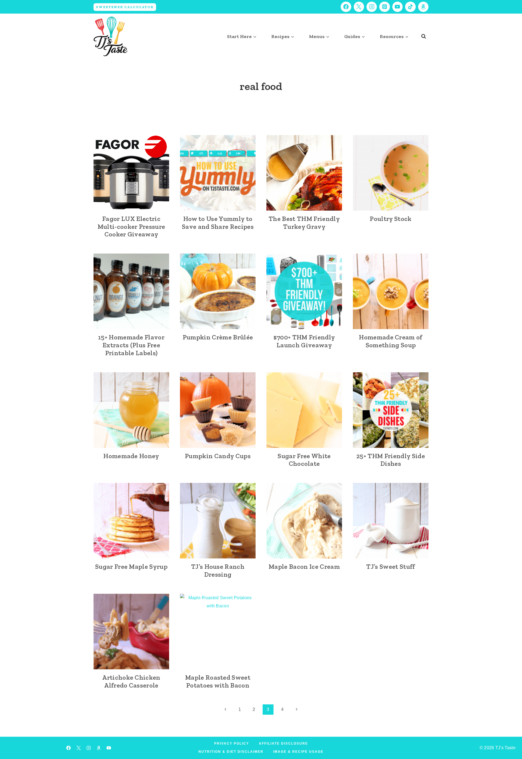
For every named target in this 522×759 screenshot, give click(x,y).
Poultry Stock (390, 219)
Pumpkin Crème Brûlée (218, 337)
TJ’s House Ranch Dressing (217, 570)
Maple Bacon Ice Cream (304, 566)
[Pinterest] (384, 7)
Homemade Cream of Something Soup (390, 341)
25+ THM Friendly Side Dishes (390, 460)
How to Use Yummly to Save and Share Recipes (218, 222)
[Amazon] (423, 7)
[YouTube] (397, 7)
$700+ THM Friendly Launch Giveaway (304, 341)
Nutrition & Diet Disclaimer (230, 752)
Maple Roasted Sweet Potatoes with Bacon (217, 681)
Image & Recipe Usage (298, 752)
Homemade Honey (131, 456)
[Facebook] (346, 7)
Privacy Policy (231, 743)
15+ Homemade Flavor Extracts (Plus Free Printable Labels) (131, 345)
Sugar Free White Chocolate (304, 460)
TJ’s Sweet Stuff (390, 566)
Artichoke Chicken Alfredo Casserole (131, 681)
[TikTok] (410, 7)
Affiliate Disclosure (283, 743)
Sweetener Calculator (125, 7)
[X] (359, 7)
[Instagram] (371, 7)
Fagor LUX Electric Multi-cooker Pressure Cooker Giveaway (131, 226)
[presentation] (131, 173)
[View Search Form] (423, 36)
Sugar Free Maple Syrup (131, 566)
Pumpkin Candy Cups (218, 456)
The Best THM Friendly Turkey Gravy (304, 222)
